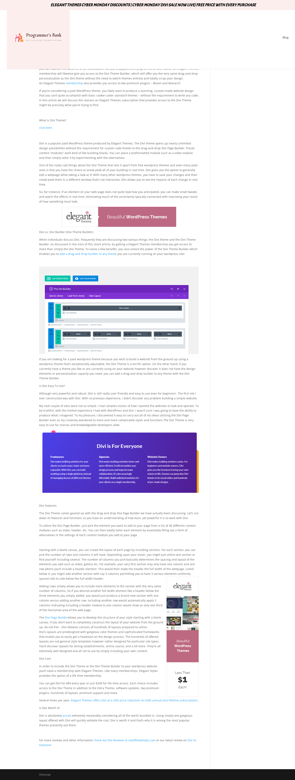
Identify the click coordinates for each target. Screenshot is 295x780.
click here (45, 128)
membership (74, 83)
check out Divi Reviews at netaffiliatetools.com (125, 740)
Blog (286, 37)
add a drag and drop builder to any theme (88, 254)
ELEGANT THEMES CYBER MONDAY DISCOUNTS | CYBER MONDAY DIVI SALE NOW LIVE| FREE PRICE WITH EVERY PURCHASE (153, 5)
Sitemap (45, 774)
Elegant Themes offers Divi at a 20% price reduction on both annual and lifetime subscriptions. (135, 700)
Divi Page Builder (56, 617)
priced (67, 715)
